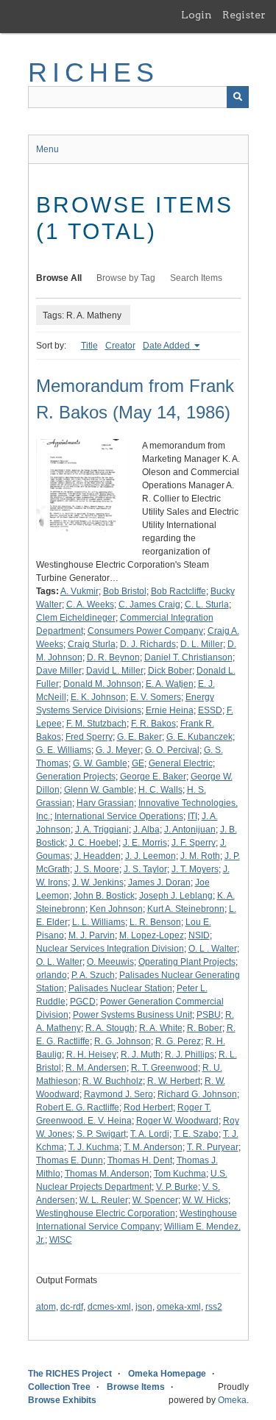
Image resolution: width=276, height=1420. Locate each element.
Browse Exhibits (62, 1400)
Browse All (59, 278)
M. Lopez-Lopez (151, 935)
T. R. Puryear (212, 1147)
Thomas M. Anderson (107, 1174)
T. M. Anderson (153, 1147)
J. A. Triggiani (102, 829)
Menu (47, 149)
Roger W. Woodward (177, 1121)
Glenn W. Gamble (99, 790)
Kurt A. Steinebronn (185, 909)
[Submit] (238, 97)
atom (46, 1307)
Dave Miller (59, 671)
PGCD (83, 1001)
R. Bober (204, 1028)
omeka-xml (179, 1307)
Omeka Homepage (167, 1374)
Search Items (196, 278)
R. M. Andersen (96, 1068)
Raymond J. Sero (118, 1094)
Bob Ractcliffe (178, 591)
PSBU (209, 1015)
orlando (51, 975)
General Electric (181, 763)
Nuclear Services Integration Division (110, 948)
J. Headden (97, 856)
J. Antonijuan (190, 829)
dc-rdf (71, 1307)
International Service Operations (118, 816)
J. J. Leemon (150, 856)
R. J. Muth (140, 1054)
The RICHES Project (70, 1374)
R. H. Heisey (91, 1054)
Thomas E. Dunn (69, 1160)
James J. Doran (159, 882)
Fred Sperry (89, 737)
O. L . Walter (212, 948)
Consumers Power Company (145, 631)
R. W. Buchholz (112, 1081)
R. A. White (161, 1028)
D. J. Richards (148, 644)
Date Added (167, 345)
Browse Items (136, 1387)
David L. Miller (115, 671)
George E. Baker (153, 776)
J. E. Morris (145, 843)
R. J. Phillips (189, 1054)
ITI (192, 816)
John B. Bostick (104, 896)
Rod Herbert (148, 1107)
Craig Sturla (92, 644)
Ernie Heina (170, 710)
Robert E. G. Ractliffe (77, 1107)
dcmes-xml (109, 1307)
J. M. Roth (200, 856)
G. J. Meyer (118, 750)
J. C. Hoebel (93, 843)
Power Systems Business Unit (132, 1015)
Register (244, 15)
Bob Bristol (124, 591)
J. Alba (146, 829)
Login (196, 15)
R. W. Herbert (173, 1081)
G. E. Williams (63, 750)
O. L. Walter (59, 962)
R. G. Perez (178, 1041)
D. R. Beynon (113, 657)
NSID (199, 935)
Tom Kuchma (180, 1174)
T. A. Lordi (149, 1134)
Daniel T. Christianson (188, 657)
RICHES (94, 72)
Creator (120, 345)
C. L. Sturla (207, 604)
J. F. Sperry (193, 843)
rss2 (213, 1307)
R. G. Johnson (122, 1041)
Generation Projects (76, 776)
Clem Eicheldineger (76, 618)
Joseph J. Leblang (176, 896)
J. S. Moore (96, 869)
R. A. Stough (110, 1028)
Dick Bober (170, 671)
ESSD (210, 710)
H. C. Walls (160, 790)
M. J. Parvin (91, 935)
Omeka (232, 1400)
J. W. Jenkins (98, 882)
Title (89, 345)
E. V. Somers (155, 697)
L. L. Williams (98, 922)
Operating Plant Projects (187, 962)
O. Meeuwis (110, 962)
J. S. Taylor (145, 869)
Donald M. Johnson (102, 684)
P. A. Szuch (93, 975)
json (143, 1307)
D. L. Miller (201, 644)
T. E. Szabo (196, 1134)
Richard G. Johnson (197, 1094)
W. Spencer (155, 1200)
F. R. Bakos (153, 723)
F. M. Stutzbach (96, 723)
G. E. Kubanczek (199, 737)
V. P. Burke (177, 1187)
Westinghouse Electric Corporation (105, 1213)
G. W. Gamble (100, 763)
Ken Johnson (116, 909)
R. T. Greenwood (164, 1068)
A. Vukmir (79, 591)
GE (138, 763)
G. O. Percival (172, 750)
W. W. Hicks (205, 1200)
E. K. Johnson (98, 697)
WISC (60, 1240)
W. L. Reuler (103, 1200)
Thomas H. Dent (139, 1160)
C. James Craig (149, 604)
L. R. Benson (155, 922)
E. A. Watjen (170, 684)
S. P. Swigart (101, 1134)
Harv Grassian (105, 803)
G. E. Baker (139, 737)
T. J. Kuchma (93, 1147)
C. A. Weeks (90, 604)
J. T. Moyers (195, 869)
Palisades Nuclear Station (120, 988)
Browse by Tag (125, 278)
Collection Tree (59, 1387)
